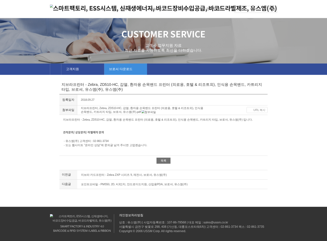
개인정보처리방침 (131, 215)
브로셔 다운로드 (120, 69)
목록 (163, 160)
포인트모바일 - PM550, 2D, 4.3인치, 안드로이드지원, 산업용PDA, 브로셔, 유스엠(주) (134, 184)
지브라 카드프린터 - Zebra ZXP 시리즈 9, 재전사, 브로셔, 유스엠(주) (124, 174)
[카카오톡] (229, 110)
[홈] (55, 69)
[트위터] (219, 110)
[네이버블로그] (240, 110)
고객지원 (72, 69)
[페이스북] (210, 110)
